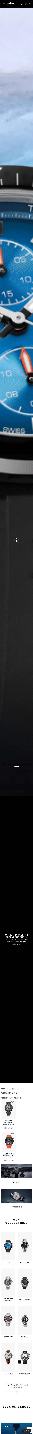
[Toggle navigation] (4, 3)
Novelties (16, 1182)
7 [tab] (16, 766)
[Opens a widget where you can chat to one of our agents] (26, 1431)
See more (16, 944)
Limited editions (17, 1207)
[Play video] (16, 541)
